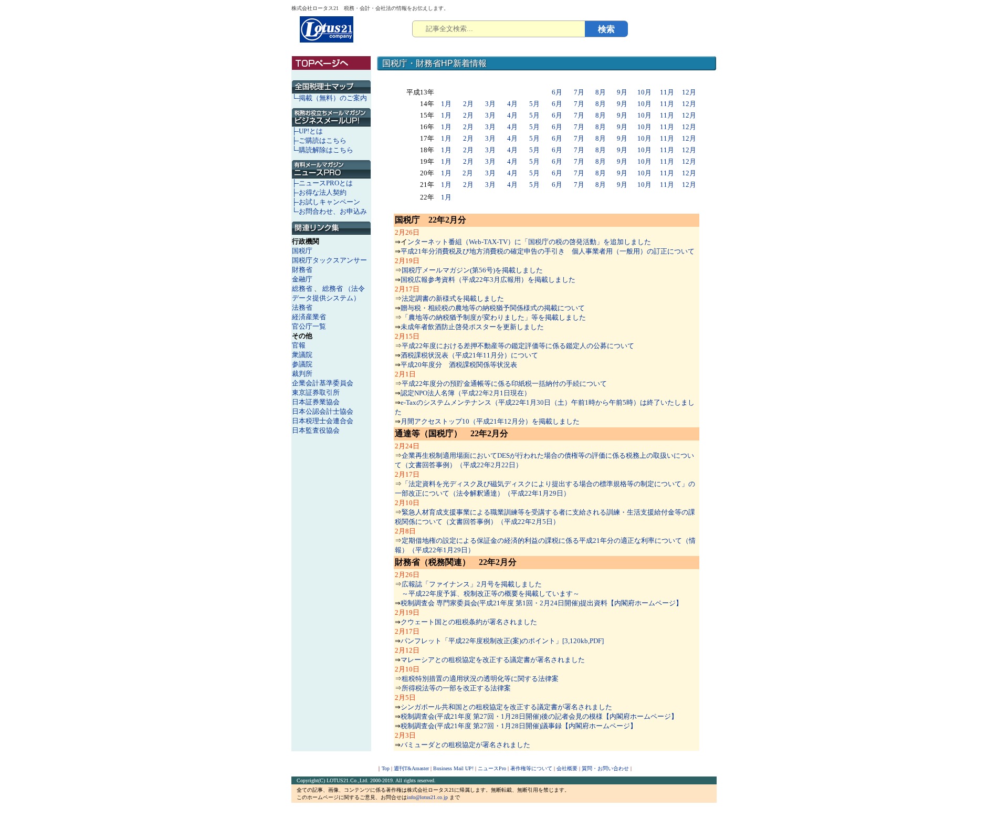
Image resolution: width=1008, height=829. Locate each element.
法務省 (302, 307)
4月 (512, 104)
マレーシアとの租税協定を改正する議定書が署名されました (493, 660)
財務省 (302, 270)
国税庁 (302, 251)
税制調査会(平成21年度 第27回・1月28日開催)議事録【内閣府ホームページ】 (519, 726)
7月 (579, 92)
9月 (622, 92)
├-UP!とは (307, 131)
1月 (446, 104)
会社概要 (567, 768)
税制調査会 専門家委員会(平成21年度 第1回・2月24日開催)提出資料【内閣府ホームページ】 (541, 603)
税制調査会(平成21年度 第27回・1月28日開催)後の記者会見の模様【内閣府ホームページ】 (539, 716)
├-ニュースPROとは (322, 183)
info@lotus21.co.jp (427, 797)
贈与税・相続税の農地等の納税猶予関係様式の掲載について (493, 308)
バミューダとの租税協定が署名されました (465, 745)
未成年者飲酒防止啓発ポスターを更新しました (472, 327)
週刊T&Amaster (411, 768)
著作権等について (531, 768)
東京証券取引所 (316, 392)
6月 (557, 92)
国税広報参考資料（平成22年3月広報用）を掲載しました (488, 280)
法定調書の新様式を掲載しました (453, 298)
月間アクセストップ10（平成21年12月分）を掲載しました (490, 421)
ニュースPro (492, 768)
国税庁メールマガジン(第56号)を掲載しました (472, 270)
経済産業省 (309, 317)
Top (386, 768)
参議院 (302, 364)
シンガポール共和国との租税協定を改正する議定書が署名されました (506, 707)
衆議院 (302, 355)
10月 (644, 92)
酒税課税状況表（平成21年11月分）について (469, 355)
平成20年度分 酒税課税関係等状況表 (459, 365)
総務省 (302, 288)
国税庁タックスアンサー (329, 260)
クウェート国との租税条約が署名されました (469, 622)
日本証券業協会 (316, 402)
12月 (689, 92)
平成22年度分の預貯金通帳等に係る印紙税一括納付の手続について (504, 383)
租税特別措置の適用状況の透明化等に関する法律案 (480, 679)
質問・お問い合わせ (605, 768)
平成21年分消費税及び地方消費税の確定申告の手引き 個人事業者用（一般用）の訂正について (548, 251)
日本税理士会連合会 (322, 421)
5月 (534, 104)
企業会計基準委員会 (322, 383)
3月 (490, 104)
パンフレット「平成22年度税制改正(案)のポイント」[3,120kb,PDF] (502, 641)
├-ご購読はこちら (319, 140)
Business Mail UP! (453, 768)
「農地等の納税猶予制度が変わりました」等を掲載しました (494, 317)
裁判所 (302, 373)
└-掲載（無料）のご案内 (329, 98)
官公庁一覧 (309, 326)
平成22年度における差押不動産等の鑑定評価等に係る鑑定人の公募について (518, 346)
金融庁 (302, 279)
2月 (468, 104)
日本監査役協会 (316, 430)
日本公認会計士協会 (322, 411)
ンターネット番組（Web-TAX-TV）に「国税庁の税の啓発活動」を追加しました (529, 242)
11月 (667, 92)
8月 (600, 92)
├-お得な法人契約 (319, 192)
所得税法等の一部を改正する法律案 (456, 688)
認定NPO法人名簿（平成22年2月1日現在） (466, 393)
